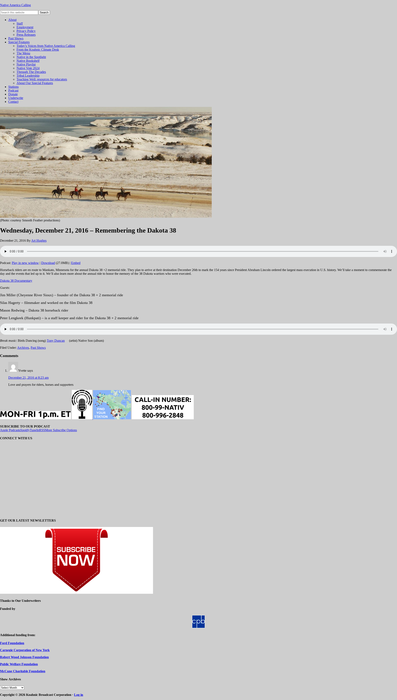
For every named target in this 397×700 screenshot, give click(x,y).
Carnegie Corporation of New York (25, 650)
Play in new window (25, 263)
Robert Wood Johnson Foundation (24, 657)
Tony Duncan (56, 340)
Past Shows (38, 347)
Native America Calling (15, 5)
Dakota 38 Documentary (16, 280)
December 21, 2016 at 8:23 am (28, 377)
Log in (78, 694)
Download (48, 263)
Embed (75, 263)
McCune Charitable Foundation (22, 671)
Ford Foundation (12, 643)
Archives (23, 347)
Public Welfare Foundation (19, 664)
